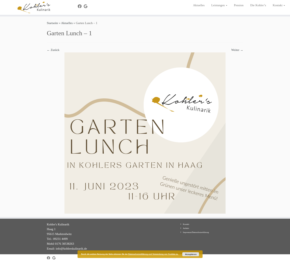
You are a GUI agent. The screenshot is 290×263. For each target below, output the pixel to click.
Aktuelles (199, 5)
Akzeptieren (191, 254)
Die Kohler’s (258, 5)
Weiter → (237, 50)
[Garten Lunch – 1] (145, 132)
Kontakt (278, 5)
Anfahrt (186, 228)
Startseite (52, 23)
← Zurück (53, 50)
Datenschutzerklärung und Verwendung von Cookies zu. (153, 254)
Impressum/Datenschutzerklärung (196, 232)
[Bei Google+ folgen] (87, 6)
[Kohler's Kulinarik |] (33, 7)
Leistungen (218, 5)
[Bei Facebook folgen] (81, 6)
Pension (239, 5)
